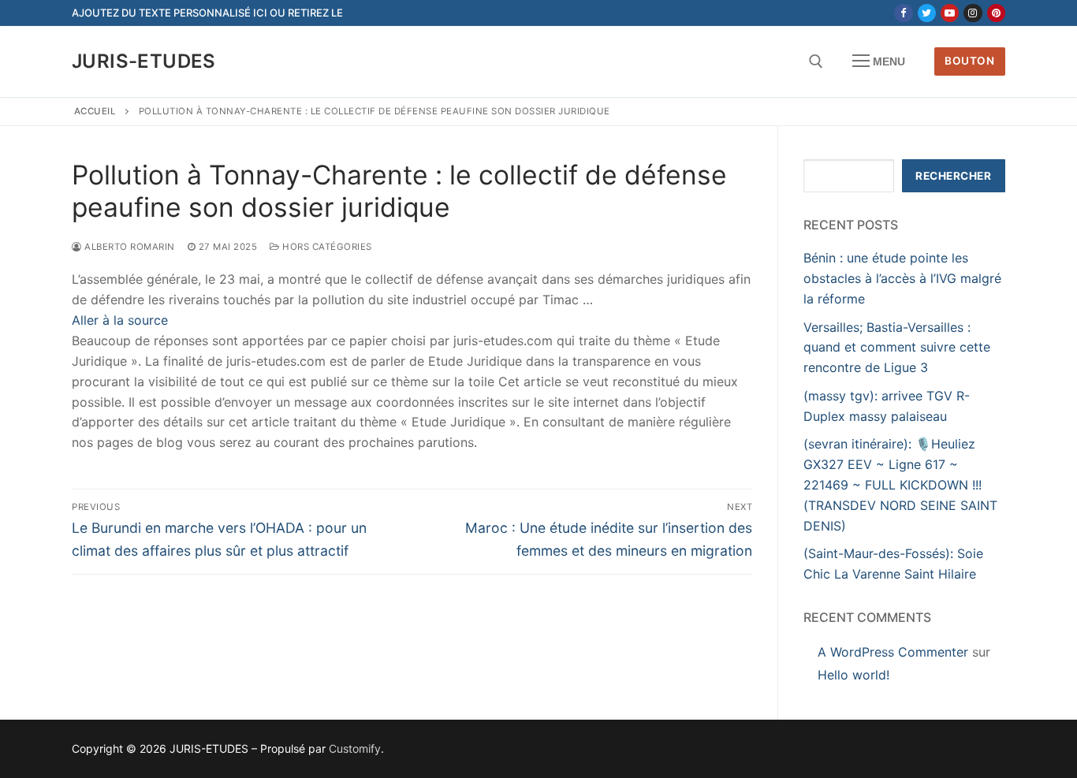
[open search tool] (816, 61)
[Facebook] (903, 13)
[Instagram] (972, 13)
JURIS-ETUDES (144, 61)
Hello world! (853, 675)
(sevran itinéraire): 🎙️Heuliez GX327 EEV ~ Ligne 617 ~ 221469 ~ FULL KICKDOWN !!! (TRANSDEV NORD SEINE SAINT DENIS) (900, 485)
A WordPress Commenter (893, 652)
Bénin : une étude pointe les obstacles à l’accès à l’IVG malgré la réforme (902, 278)
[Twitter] (927, 13)
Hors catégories (326, 246)
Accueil (95, 111)
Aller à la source (120, 320)
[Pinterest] (996, 13)
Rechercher (953, 175)
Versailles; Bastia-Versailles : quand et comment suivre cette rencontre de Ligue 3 (896, 347)
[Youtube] (950, 13)
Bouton (969, 60)
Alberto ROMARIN (128, 246)
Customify (355, 748)
